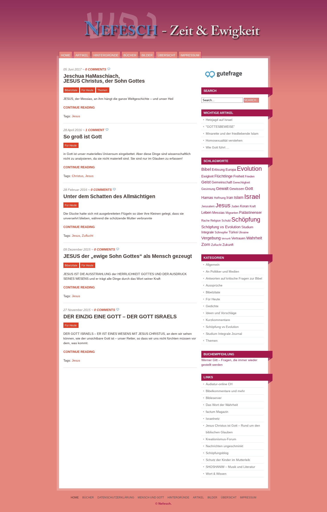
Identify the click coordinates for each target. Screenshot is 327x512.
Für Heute (87, 90)
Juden (235, 206)
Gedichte (212, 306)
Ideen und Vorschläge (221, 313)
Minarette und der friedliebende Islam (232, 133)
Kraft (253, 206)
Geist (206, 182)
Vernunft (226, 238)
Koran (244, 206)
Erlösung (218, 169)
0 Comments (95, 69)
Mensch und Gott (151, 497)
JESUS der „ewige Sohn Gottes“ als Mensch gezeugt (127, 256)
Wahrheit (254, 238)
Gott (249, 188)
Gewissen (236, 189)
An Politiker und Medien (222, 271)
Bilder (147, 55)
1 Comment (94, 130)
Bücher (129, 55)
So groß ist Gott (82, 137)
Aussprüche (214, 285)
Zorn (205, 244)
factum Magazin (217, 411)
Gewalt (222, 188)
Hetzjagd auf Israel (219, 119)
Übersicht (167, 55)
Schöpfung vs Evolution (220, 227)
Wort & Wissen (216, 473)
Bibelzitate (71, 90)
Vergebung (211, 238)
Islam (238, 197)
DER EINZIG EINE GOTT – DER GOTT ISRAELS (120, 316)
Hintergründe (105, 55)
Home (65, 55)
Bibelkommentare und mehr (225, 391)
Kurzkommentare (218, 320)
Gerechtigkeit (241, 182)
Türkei (233, 232)
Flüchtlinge (223, 176)
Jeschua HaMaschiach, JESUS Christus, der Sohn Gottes (104, 78)
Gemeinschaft (222, 182)
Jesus (76, 116)
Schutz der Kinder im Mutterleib (228, 460)
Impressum (190, 55)
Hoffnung (220, 197)
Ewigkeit (207, 176)
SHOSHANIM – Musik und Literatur (230, 467)
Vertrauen (238, 238)
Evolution (249, 168)
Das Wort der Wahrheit (222, 405)
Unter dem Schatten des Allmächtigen (109, 196)
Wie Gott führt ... (217, 147)
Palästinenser (250, 212)
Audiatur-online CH (219, 384)
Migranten (232, 212)
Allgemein (213, 264)
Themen (102, 90)
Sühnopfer (221, 232)
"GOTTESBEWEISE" (220, 126)
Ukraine (243, 232)
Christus (77, 176)
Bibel (206, 169)
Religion (215, 220)
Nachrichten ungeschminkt (224, 446)
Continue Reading (79, 107)
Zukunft (227, 245)
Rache (205, 220)
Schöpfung (245, 219)
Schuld (226, 220)
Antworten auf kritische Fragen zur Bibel (234, 278)
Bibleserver (214, 398)
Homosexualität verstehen (224, 140)
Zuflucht (87, 235)
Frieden (249, 176)
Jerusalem (208, 206)
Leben (206, 212)
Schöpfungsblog (217, 453)
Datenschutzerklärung (115, 497)
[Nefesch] (163, 50)
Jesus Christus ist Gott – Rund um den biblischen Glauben (233, 429)
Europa (231, 169)
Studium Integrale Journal (224, 333)
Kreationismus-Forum (221, 439)
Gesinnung (208, 189)
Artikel (81, 55)
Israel (252, 196)
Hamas (207, 197)
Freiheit (238, 176)
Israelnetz (213, 418)
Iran (229, 197)
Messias (218, 212)
